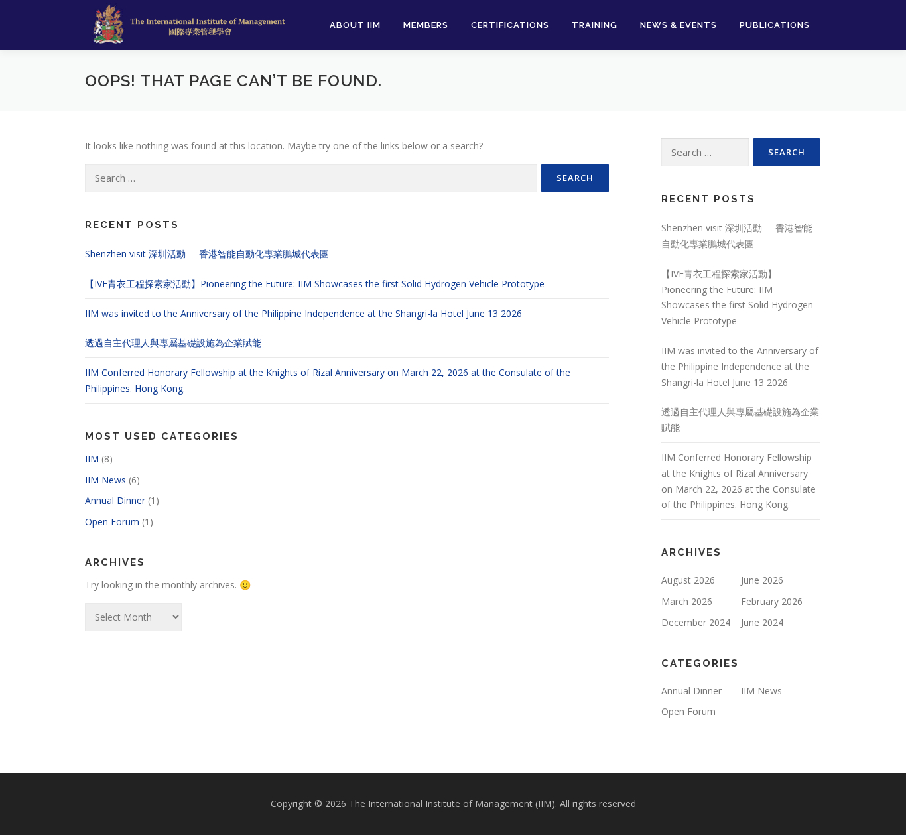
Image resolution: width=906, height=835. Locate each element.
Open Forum (112, 521)
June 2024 (762, 622)
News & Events (678, 25)
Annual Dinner (115, 500)
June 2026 (762, 580)
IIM (92, 458)
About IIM (355, 25)
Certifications (510, 25)
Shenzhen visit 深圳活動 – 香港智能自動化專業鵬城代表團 (208, 253)
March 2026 (686, 601)
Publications (775, 25)
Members (425, 25)
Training (594, 25)
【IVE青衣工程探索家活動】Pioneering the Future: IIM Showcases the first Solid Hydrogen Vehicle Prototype (315, 283)
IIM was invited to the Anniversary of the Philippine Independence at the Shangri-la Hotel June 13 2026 (303, 313)
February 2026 (772, 601)
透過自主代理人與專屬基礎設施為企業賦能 (173, 342)
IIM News (105, 480)
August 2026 (688, 580)
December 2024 (695, 622)
